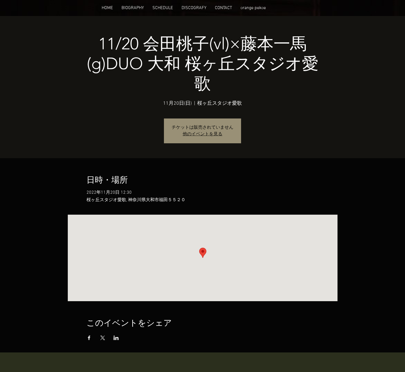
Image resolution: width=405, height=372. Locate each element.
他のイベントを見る (202, 134)
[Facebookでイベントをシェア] (89, 338)
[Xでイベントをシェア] (102, 338)
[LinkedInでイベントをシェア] (116, 338)
